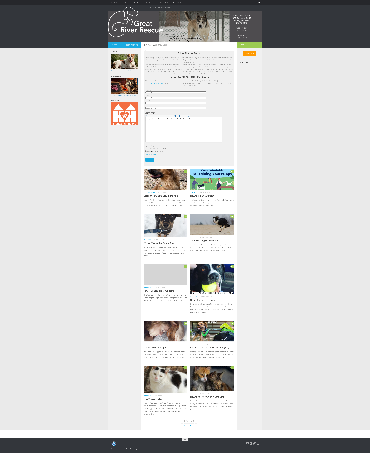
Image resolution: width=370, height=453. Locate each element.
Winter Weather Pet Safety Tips (159, 243)
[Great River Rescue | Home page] (135, 22)
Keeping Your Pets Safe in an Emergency (209, 347)
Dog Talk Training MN (156, 83)
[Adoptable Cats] (124, 93)
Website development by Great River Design (124, 449)
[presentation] (151, 119)
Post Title (148, 101)
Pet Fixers (176, 2)
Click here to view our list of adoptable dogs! (124, 71)
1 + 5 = (147, 106)
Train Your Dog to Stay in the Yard (206, 240)
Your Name (148, 90)
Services (135, 2)
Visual (148, 113)
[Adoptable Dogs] (124, 69)
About (124, 2)
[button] (151, 118)
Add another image (150, 154)
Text (152, 113)
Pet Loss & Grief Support (155, 347)
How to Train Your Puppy (202, 196)
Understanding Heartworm (203, 300)
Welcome (114, 2)
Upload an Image (150, 146)
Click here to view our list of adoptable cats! (123, 95)
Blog (145, 192)
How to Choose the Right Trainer (159, 291)
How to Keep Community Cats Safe (207, 396)
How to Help (149, 2)
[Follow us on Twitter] (133, 45)
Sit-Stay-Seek (152, 192)
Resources (163, 2)
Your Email (148, 95)
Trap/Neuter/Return (153, 399)
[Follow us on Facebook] (130, 45)
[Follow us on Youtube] (127, 45)
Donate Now (250, 53)
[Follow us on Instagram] (136, 45)
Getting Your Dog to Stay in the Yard (161, 196)
